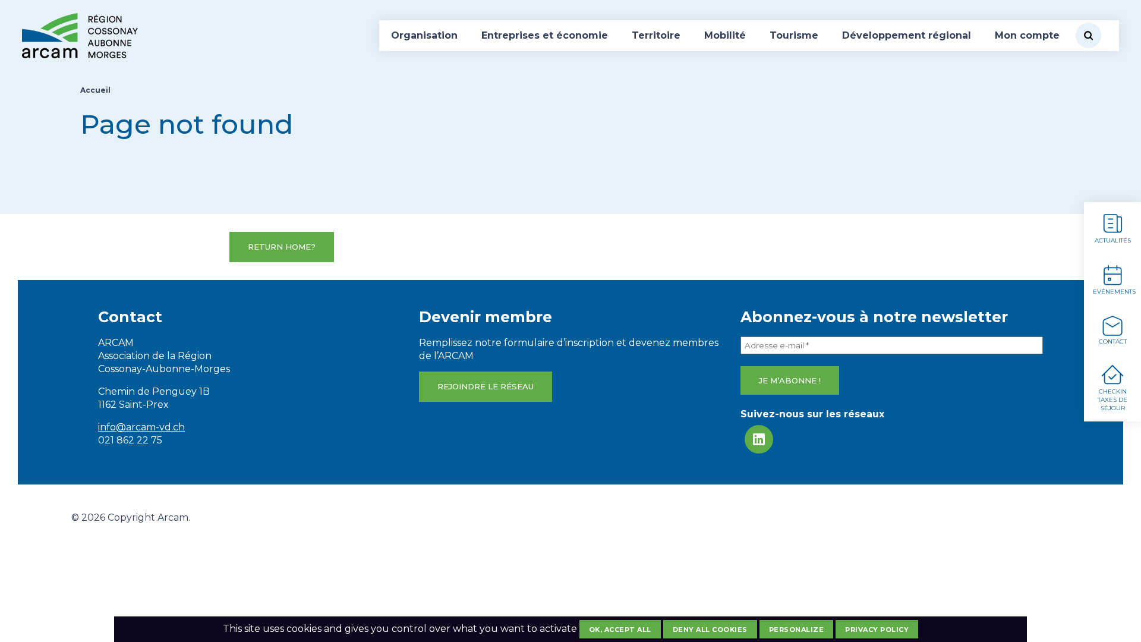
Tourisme (794, 35)
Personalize (796, 629)
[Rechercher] (1088, 35)
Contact (1113, 341)
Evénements (1114, 291)
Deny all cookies (710, 629)
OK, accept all (620, 629)
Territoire (656, 35)
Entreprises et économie (544, 35)
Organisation (424, 35)
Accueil (95, 90)
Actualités (1113, 240)
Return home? (282, 246)
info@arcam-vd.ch (141, 427)
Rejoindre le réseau (485, 386)
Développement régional (906, 35)
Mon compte (1027, 35)
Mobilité (725, 35)
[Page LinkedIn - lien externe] (759, 439)
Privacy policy (877, 629)
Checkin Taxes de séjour (1112, 400)
